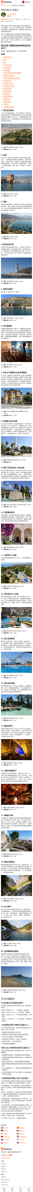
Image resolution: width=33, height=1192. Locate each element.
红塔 (4, 60)
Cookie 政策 (4, 1185)
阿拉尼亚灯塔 (7, 65)
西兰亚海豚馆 (7, 88)
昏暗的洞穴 (6, 94)
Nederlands (23, 1137)
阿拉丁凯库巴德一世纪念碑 (11, 78)
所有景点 (3, 1171)
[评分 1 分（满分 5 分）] (2, 19)
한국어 (22, 1140)
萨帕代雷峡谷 (7, 101)
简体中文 (28, 2)
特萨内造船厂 (7, 67)
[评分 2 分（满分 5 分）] (3, 19)
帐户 (12, 1190)
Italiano (22, 1134)
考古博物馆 (6, 70)
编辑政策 (3, 1166)
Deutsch (6, 1131)
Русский (6, 1140)
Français (22, 1131)
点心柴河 (6, 104)
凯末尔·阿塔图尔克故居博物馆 (12, 73)
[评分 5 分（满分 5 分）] (8, 19)
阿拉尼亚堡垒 (7, 57)
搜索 (21, 1190)
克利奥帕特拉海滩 (8, 107)
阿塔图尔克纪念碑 (8, 75)
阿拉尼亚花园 (7, 91)
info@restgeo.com (6, 1158)
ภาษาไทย (22, 1143)
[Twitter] (11, 1155)
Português (7, 1137)
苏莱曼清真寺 (7, 81)
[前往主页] (8, 2)
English (6, 1128)
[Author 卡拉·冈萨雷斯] (3, 14)
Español (22, 1128)
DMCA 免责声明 (5, 1179)
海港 (4, 62)
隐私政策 (3, 1177)
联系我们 (3, 1169)
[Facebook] (8, 1155)
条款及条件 (4, 1182)
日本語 (6, 1134)
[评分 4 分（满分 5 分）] (7, 19)
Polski (5, 1143)
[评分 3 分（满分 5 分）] (5, 19)
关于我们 (3, 1164)
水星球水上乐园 (8, 83)
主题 (4, 1190)
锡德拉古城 (6, 99)
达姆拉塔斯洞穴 (8, 96)
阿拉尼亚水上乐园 (8, 86)
